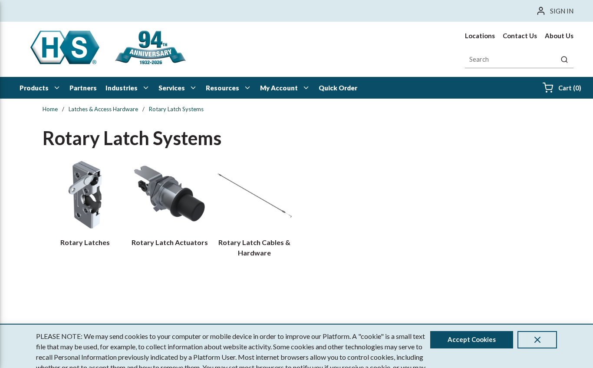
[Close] (537, 339)
